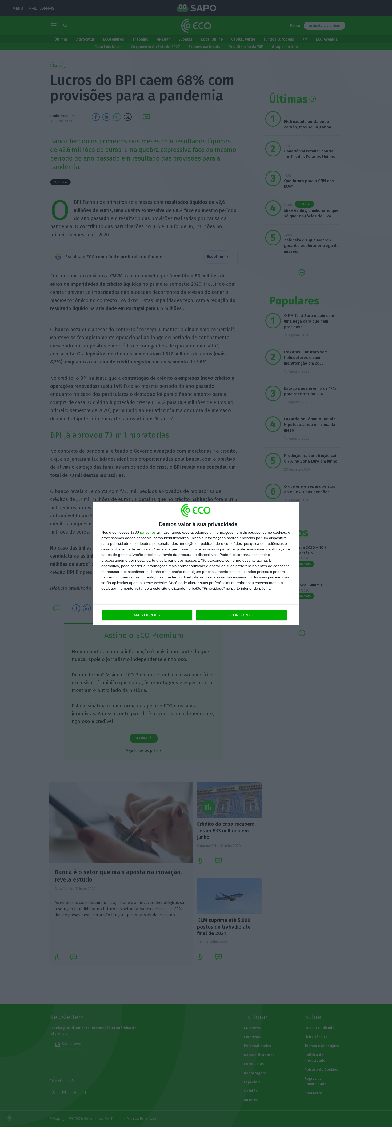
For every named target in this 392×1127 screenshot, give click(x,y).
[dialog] (196, 563)
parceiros (148, 532)
